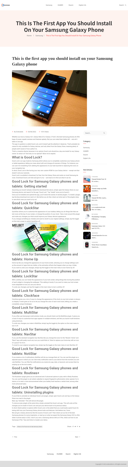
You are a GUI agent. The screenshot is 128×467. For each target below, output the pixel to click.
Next (77, 437)
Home (29, 35)
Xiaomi (71, 5)
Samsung (49, 5)
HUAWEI (60, 5)
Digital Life (82, 5)
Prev (15, 437)
